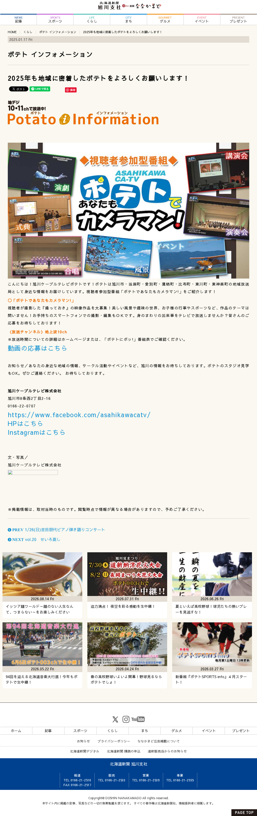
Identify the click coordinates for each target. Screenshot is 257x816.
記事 (18, 20)
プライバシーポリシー (114, 741)
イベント (202, 20)
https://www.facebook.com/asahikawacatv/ (79, 414)
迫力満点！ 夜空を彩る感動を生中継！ (123, 606)
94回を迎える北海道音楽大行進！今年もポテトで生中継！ (42, 679)
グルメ (165, 20)
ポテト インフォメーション (57, 32)
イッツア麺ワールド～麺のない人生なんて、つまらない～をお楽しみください (40, 609)
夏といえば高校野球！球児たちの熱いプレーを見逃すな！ (211, 609)
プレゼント (238, 20)
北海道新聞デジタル (84, 751)
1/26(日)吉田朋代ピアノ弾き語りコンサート (58, 529)
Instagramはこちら (37, 432)
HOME (12, 32)
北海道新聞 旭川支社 (128, 764)
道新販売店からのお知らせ (167, 751)
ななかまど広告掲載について (159, 741)
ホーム (16, 730)
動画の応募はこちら (38, 348)
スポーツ (55, 20)
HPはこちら (26, 423)
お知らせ (83, 741)
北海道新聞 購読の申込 (124, 751)
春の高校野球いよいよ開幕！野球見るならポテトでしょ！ (126, 679)
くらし (92, 20)
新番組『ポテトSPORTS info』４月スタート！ (211, 679)
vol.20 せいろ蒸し (35, 539)
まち (128, 20)
